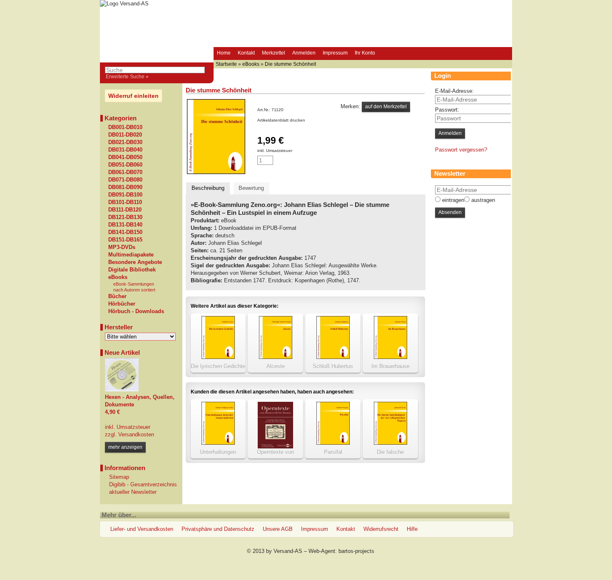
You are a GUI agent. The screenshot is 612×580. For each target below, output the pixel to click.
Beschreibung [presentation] (208, 188)
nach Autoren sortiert (134, 289)
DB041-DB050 (125, 157)
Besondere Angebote (135, 262)
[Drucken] (309, 120)
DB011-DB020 (125, 135)
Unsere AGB (278, 529)
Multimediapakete (131, 255)
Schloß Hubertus (333, 366)
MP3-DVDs (121, 247)
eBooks (117, 277)
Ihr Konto (365, 53)
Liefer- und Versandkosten (141, 529)
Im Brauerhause (390, 366)
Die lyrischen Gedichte (218, 366)
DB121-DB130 (125, 217)
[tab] (208, 188)
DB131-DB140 (125, 225)
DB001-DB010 (125, 127)
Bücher (117, 296)
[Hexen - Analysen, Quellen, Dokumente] (122, 389)
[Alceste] (275, 357)
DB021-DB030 (125, 142)
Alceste (275, 366)
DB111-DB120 (125, 210)
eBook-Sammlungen (133, 283)
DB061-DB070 (125, 172)
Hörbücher (121, 304)
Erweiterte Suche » (127, 77)
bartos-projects (356, 551)
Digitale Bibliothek (132, 270)
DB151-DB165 (125, 240)
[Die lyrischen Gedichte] (218, 357)
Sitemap (119, 477)
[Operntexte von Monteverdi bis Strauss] (275, 446)
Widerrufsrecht (380, 529)
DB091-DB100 (125, 195)
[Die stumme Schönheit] (216, 172)
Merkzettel (273, 53)
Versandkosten (135, 434)
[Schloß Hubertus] (333, 357)
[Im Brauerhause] (390, 357)
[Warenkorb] (386, 53)
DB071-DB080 (125, 180)
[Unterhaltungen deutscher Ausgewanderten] (218, 443)
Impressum (335, 53)
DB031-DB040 (125, 150)
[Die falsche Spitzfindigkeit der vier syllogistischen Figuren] (390, 443)
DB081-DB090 (125, 187)
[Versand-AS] (124, 3)
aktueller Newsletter (133, 492)
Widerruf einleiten (133, 95)
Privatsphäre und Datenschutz (218, 529)
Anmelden (304, 53)
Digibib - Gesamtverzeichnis (143, 484)
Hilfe (412, 529)
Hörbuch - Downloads (136, 311)
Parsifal (333, 452)
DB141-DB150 (125, 232)
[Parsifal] (333, 443)
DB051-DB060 (125, 165)
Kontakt (246, 53)
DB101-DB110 (125, 202)
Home (224, 53)
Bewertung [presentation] (251, 188)
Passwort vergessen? (461, 150)
